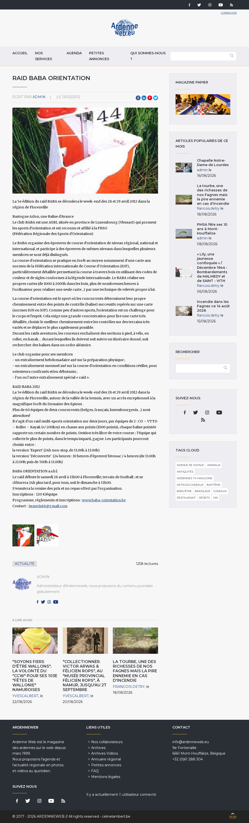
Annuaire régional (106, 759)
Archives (98, 748)
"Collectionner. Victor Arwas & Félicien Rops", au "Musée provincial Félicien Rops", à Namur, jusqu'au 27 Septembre (84, 675)
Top (233, 817)
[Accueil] (124, 36)
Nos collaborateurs (107, 742)
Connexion (229, 12)
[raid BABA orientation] (23, 535)
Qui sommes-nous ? (148, 56)
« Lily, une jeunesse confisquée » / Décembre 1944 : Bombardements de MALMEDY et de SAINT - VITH (212, 267)
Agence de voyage (190, 465)
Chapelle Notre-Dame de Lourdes (213, 162)
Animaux (213, 465)
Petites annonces (99, 56)
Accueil (20, 53)
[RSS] (231, 5)
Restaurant (186, 497)
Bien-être (184, 491)
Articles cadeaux (190, 484)
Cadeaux (220, 491)
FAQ (95, 771)
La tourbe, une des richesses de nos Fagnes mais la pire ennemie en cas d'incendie (135, 671)
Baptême (213, 484)
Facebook (138, 97)
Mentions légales (105, 777)
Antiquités (185, 471)
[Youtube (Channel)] (220, 5)
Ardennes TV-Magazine (194, 478)
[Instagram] (210, 5)
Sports (204, 497)
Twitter (155, 97)
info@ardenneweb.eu (190, 742)
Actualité (25, 563)
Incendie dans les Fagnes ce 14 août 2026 (213, 306)
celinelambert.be (116, 816)
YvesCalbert (25, 696)
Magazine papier (203, 104)
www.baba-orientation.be (104, 500)
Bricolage (202, 491)
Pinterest (149, 97)
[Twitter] (199, 5)
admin (39, 97)
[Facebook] (189, 5)
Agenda (74, 53)
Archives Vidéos (104, 753)
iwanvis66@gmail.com (48, 506)
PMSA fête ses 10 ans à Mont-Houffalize (212, 228)
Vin (215, 497)
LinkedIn (144, 97)
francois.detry (129, 686)
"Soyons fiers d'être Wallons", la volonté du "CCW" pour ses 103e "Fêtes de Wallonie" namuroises (34, 675)
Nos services (43, 56)
